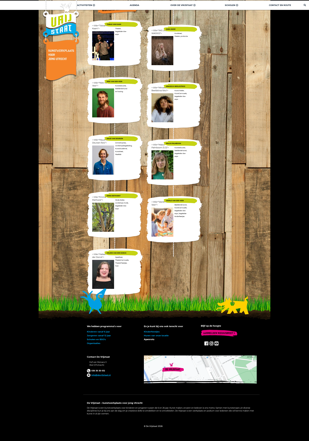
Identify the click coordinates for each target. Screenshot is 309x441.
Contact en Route (280, 5)
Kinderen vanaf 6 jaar (98, 331)
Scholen (230, 5)
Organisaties (93, 343)
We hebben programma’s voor (104, 326)
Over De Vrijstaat (181, 5)
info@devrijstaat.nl (101, 375)
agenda (134, 5)
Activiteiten (84, 5)
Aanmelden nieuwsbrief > (219, 333)
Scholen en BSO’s (96, 339)
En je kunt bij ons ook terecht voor (163, 326)
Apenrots (149, 339)
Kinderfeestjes (152, 331)
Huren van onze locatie (156, 335)
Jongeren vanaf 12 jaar (99, 335)
